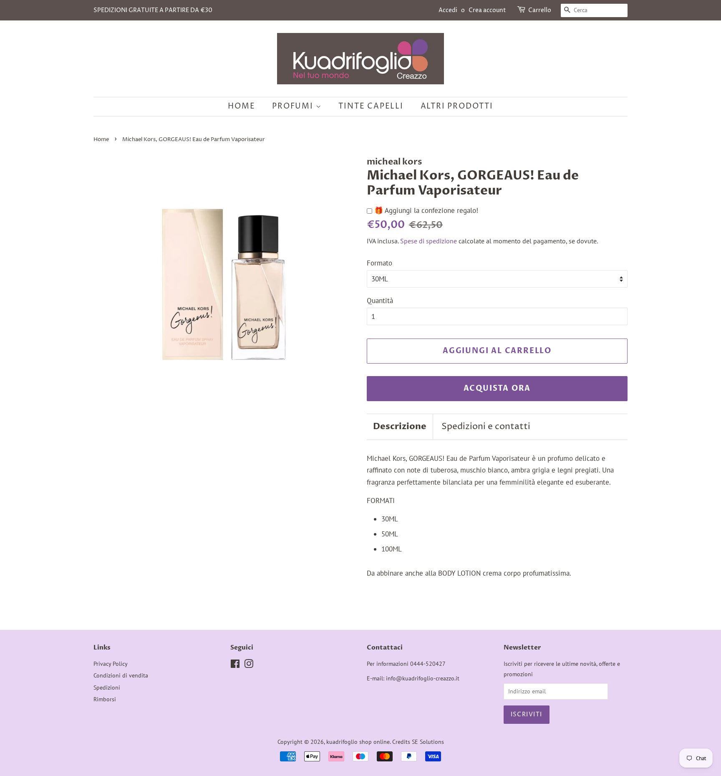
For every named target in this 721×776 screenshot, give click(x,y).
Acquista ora (497, 388)
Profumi (293, 106)
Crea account (487, 10)
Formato (379, 263)
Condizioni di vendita (120, 675)
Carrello (539, 10)
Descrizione (399, 426)
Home (241, 106)
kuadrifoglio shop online (358, 742)
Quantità (380, 300)
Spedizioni (106, 687)
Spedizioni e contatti (485, 426)
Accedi (448, 10)
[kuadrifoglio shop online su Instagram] (248, 665)
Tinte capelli (370, 106)
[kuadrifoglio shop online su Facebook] (235, 665)
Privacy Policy (110, 663)
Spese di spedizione (428, 241)
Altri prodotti (457, 106)
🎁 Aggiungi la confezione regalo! (425, 210)
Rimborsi (104, 699)
